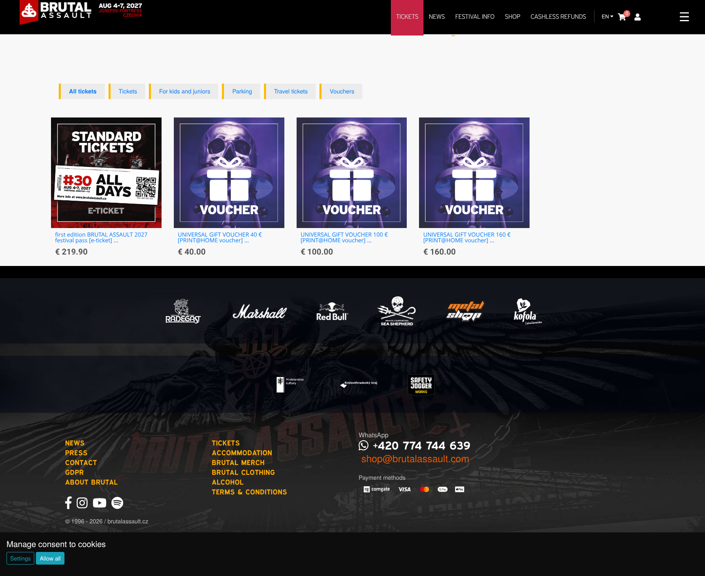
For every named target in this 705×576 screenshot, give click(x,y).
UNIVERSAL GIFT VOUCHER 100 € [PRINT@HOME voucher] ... (344, 237)
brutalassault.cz (127, 521)
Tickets (128, 91)
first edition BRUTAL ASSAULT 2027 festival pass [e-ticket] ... (101, 237)
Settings (20, 558)
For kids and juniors (184, 91)
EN (606, 16)
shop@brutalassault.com (414, 458)
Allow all (50, 558)
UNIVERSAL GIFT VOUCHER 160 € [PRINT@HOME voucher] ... (466, 237)
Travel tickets (291, 91)
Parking (242, 91)
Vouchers (342, 91)
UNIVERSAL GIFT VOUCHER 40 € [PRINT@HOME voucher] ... (220, 237)
